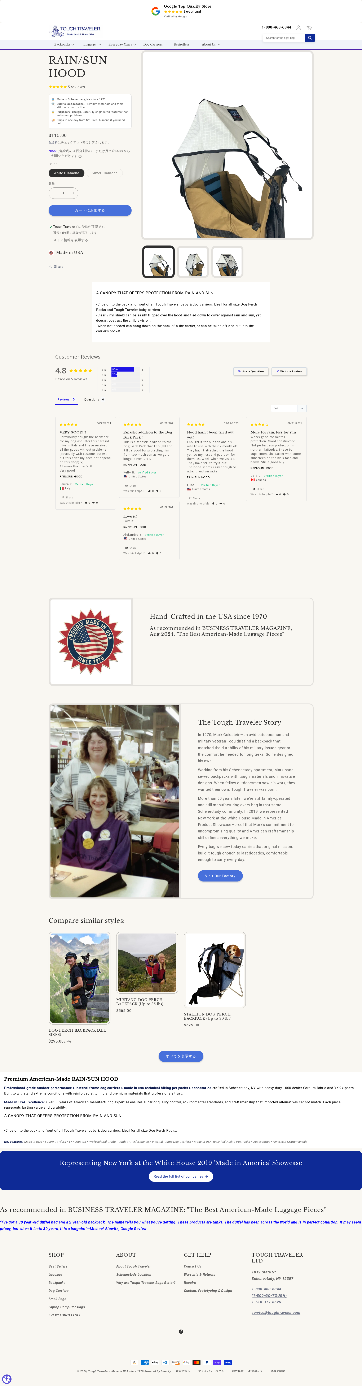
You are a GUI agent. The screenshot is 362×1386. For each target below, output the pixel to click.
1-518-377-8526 (266, 1302)
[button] (62, 44)
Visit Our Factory (220, 876)
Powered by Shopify (158, 1371)
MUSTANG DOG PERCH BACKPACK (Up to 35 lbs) (139, 1002)
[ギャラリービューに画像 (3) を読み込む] (193, 262)
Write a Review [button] (291, 371)
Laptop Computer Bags (67, 1307)
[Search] (310, 38)
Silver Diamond (106, 174)
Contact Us (192, 1266)
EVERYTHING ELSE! (64, 1315)
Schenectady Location (133, 1274)
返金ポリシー (184, 1371)
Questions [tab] (91, 399)
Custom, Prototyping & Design (208, 1291)
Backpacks (57, 1283)
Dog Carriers (59, 1291)
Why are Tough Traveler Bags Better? (146, 1283)
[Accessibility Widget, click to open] (7, 1379)
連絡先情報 (277, 1371)
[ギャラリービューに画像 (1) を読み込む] (158, 262)
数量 (52, 184)
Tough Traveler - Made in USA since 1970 (116, 1371)
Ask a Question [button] (253, 371)
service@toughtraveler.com (276, 1312)
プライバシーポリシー (212, 1371)
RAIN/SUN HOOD (71, 476)
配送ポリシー (257, 1371)
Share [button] (58, 267)
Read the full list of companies (178, 1176)
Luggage (55, 1274)
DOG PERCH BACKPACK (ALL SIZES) (77, 1032)
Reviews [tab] (63, 399)
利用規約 (237, 1371)
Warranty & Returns (199, 1274)
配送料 (53, 142)
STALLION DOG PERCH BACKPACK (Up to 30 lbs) (207, 1016)
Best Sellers (58, 1266)
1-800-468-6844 (276, 27)
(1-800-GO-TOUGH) (269, 1295)
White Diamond (67, 173)
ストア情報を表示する (70, 240)
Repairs (190, 1283)
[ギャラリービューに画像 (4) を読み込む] (227, 262)
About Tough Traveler (133, 1266)
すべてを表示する (181, 1056)
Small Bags (57, 1299)
